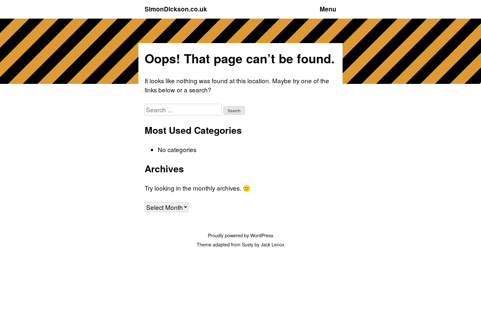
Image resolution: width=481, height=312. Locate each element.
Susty (247, 244)
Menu (328, 9)
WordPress (261, 235)
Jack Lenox (272, 244)
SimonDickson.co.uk (176, 9)
